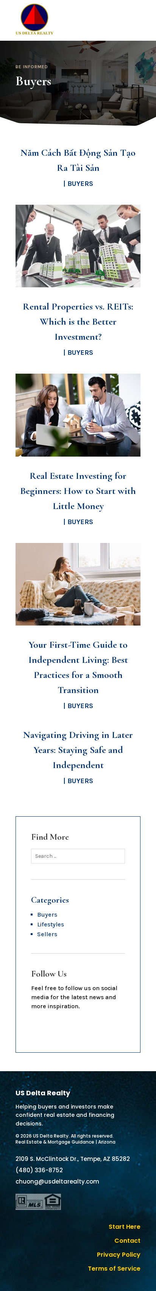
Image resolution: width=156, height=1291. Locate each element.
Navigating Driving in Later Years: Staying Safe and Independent (78, 750)
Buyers (80, 183)
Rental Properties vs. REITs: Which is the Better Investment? (78, 321)
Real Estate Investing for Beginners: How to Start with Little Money (78, 491)
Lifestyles (50, 924)
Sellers (47, 934)
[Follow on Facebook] (78, 1028)
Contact (127, 1240)
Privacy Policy (118, 1254)
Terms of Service (114, 1268)
